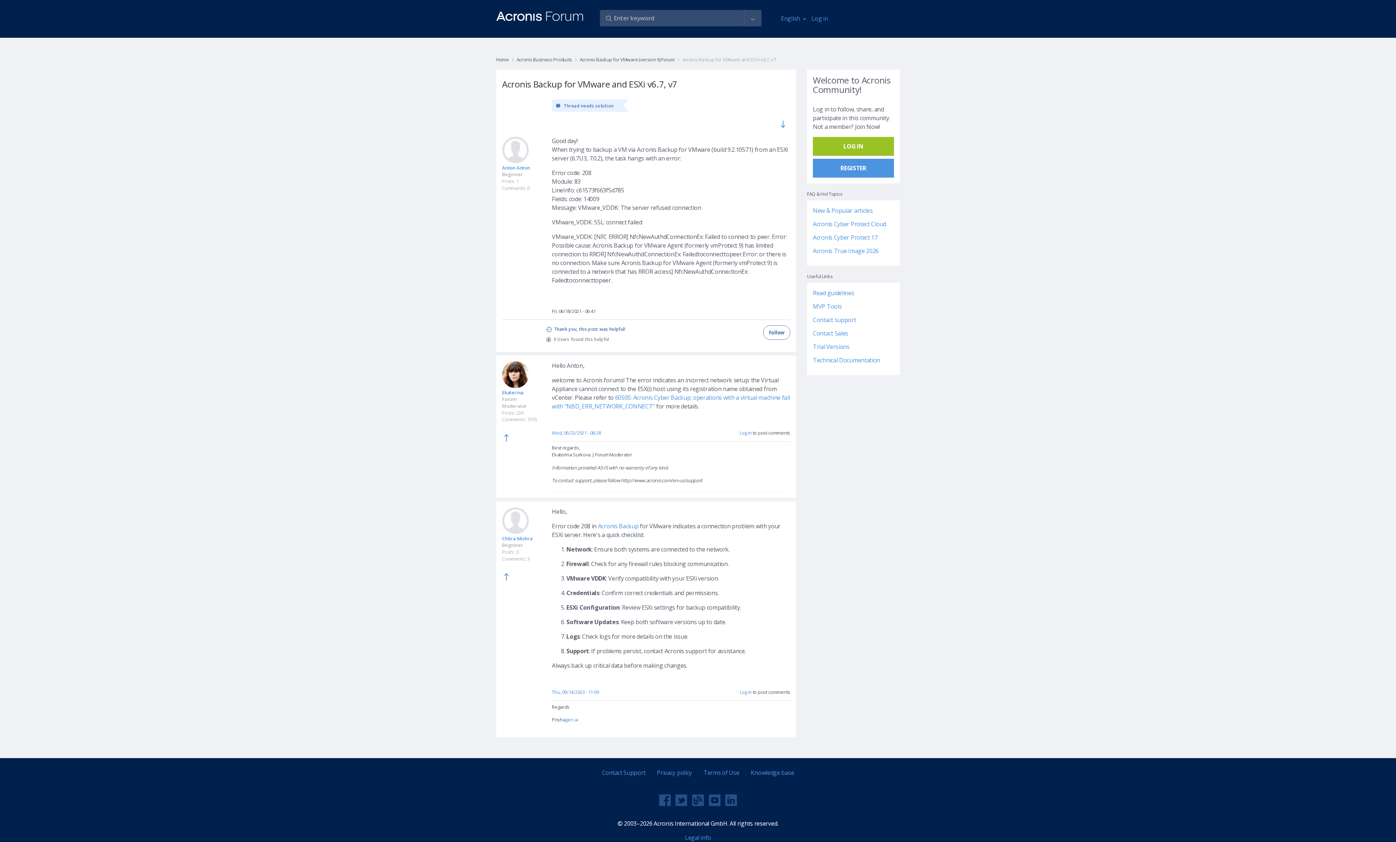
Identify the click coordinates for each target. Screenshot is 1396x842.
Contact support (834, 320)
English (791, 19)
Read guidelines (833, 293)
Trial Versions (831, 347)
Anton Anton (516, 167)
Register (853, 168)
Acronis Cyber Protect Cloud (849, 224)
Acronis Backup (618, 526)
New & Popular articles (842, 211)
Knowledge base (772, 773)
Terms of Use (721, 773)
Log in (819, 19)
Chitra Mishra (517, 538)
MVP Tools (827, 306)
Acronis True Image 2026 (846, 251)
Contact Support (624, 773)
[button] (752, 18)
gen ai (571, 719)
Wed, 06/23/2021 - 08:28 (576, 433)
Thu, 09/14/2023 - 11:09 (575, 692)
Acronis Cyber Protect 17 (845, 237)
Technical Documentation (846, 360)
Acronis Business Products (544, 59)
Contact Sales (830, 333)
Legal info (698, 838)
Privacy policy (674, 773)
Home (502, 59)
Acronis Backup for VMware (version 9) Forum (627, 59)
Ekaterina (513, 392)
